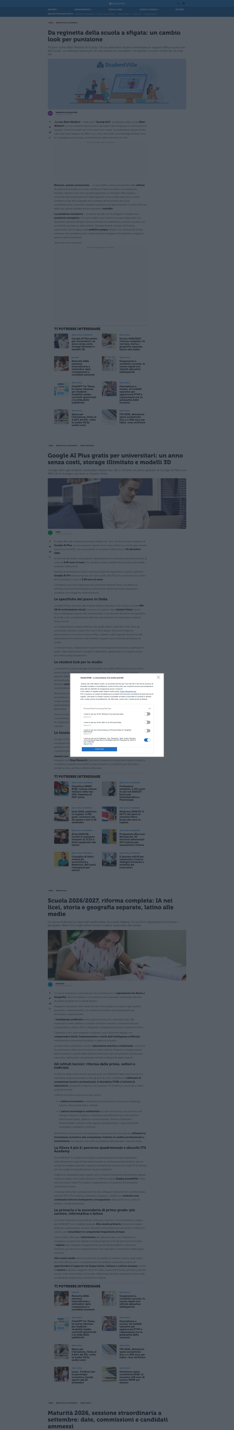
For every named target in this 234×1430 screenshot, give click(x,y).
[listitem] (117, 708)
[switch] (147, 714)
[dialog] (117, 715)
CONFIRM (99, 749)
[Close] (159, 678)
